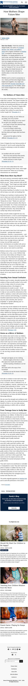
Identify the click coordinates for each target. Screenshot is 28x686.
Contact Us (14, 677)
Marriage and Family (10, 491)
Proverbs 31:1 (16, 112)
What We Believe (14, 674)
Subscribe (14, 508)
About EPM (14, 671)
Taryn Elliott (7, 484)
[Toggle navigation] (26, 2)
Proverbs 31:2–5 (12, 138)
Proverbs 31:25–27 (7, 373)
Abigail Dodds (5, 38)
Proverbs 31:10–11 (7, 161)
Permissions (14, 668)
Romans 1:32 (12, 330)
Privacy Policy (14, 666)
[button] (22, 2)
